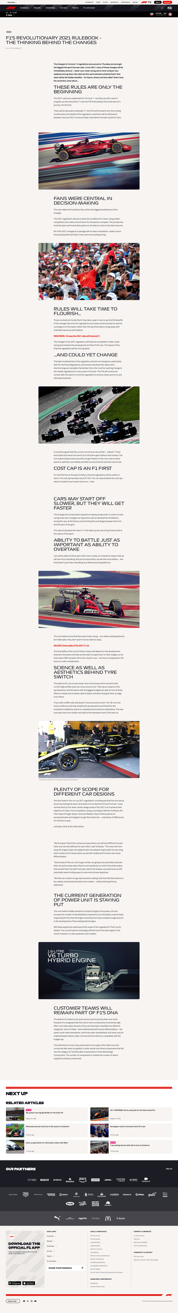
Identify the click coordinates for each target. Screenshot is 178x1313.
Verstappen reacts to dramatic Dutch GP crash (127, 1126)
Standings (50, 8)
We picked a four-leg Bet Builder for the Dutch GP (44, 1112)
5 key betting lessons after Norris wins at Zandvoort (130, 1145)
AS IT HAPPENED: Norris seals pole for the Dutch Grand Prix (132, 1110)
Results (37, 8)
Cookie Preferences (97, 1286)
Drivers (63, 8)
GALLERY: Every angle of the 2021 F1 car (71, 645)
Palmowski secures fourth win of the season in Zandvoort (47, 1126)
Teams (75, 8)
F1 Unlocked (89, 8)
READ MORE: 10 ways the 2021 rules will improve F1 (77, 335)
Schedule (24, 8)
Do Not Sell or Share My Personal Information (106, 1272)
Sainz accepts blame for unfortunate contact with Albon (47, 1142)
